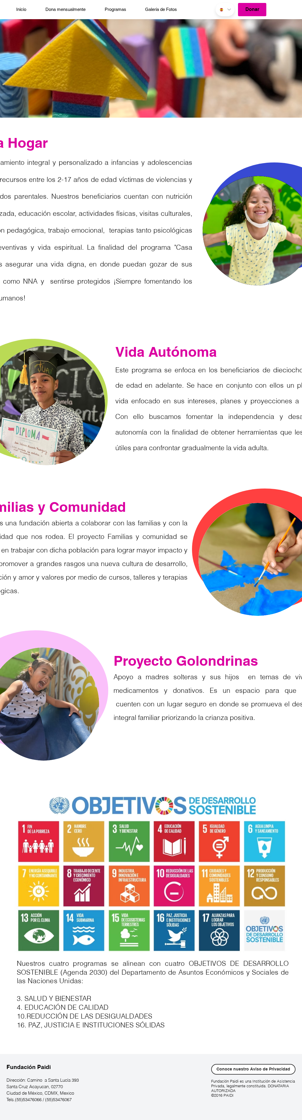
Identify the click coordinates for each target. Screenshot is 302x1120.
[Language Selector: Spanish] (225, 9)
